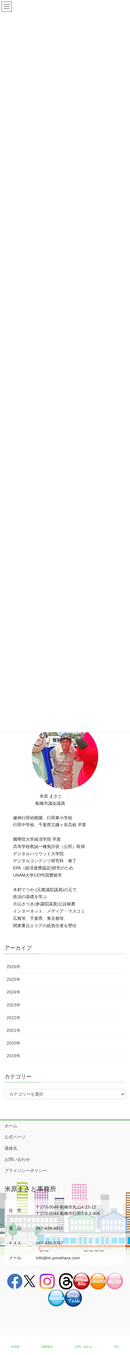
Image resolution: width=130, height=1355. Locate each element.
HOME (15, 1346)
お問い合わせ (17, 1159)
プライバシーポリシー (26, 1170)
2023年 (14, 1005)
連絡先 (11, 1148)
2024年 (14, 992)
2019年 (14, 1055)
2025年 (14, 979)
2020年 (14, 1043)
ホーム (11, 1125)
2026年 (14, 966)
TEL (116, 1346)
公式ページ (15, 1137)
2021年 (14, 1030)
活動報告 (47, 1346)
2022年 (14, 1017)
